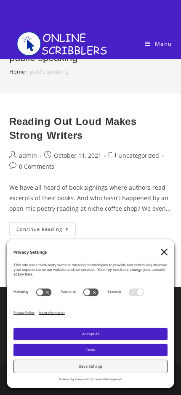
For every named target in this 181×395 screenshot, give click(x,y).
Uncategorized (138, 155)
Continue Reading (39, 229)
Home (17, 71)
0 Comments (36, 166)
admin (28, 155)
